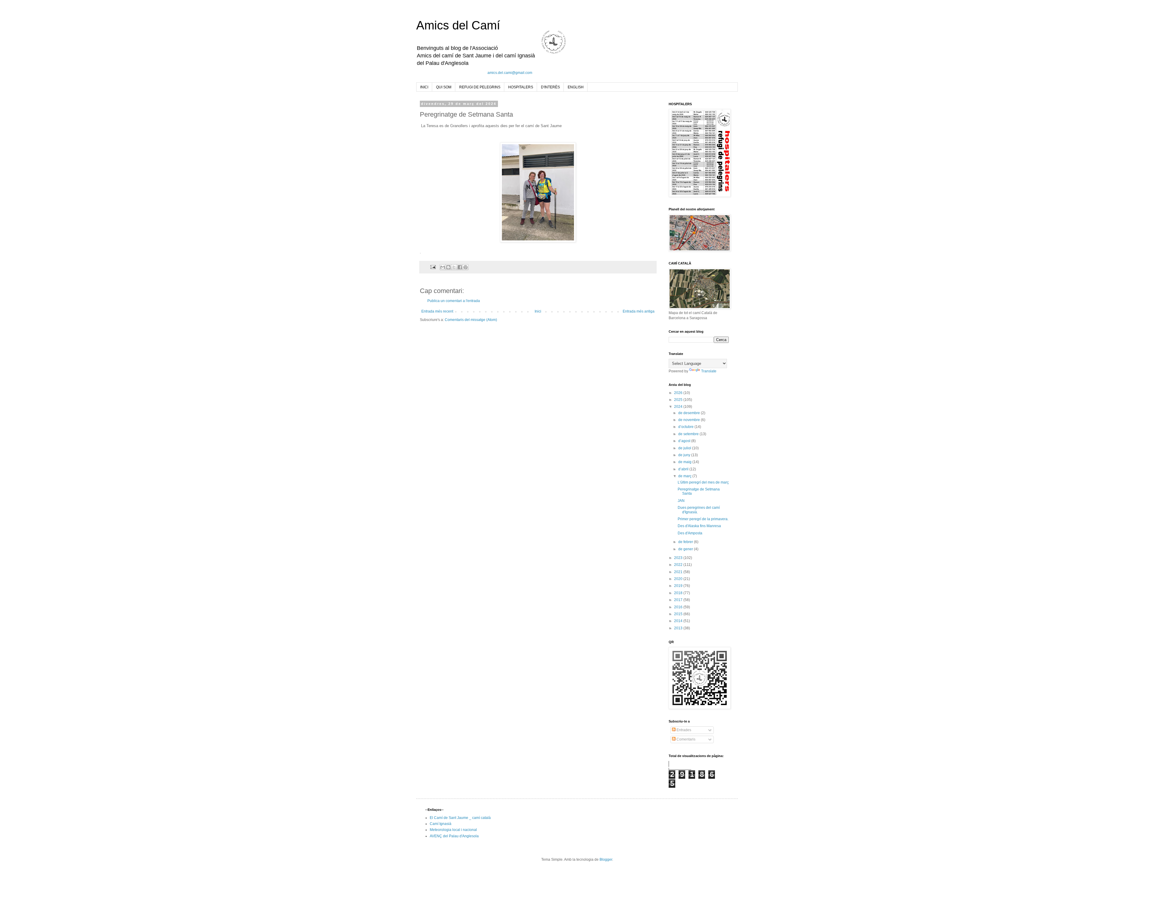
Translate (708, 371)
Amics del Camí (458, 25)
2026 (678, 393)
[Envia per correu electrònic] (443, 267)
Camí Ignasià (440, 824)
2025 (678, 400)
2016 (678, 607)
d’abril (683, 469)
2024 (678, 407)
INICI (424, 87)
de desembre (689, 413)
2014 (678, 621)
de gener (686, 549)
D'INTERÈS (550, 87)
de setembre (689, 434)
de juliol (685, 448)
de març (685, 476)
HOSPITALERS (520, 87)
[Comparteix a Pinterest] (466, 267)
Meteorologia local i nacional (453, 830)
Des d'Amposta (690, 533)
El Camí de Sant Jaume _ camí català (460, 818)
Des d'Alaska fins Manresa (699, 526)
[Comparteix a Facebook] (460, 267)
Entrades (683, 730)
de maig (685, 462)
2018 (678, 593)
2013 (678, 628)
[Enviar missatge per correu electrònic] (433, 266)
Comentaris (685, 739)
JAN (681, 501)
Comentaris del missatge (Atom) (471, 320)
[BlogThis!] (448, 267)
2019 (678, 586)
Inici (538, 311)
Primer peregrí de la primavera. (703, 519)
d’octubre (686, 427)
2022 (678, 565)
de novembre (689, 420)
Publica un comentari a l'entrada (453, 301)
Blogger (606, 859)
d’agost (684, 441)
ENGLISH (576, 87)
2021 (678, 572)
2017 (678, 600)
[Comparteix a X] (454, 267)
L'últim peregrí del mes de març (703, 482)
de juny (684, 455)
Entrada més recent (437, 311)
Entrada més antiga (639, 311)
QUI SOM (443, 87)
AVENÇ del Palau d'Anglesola (454, 836)
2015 (678, 614)
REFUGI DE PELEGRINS (479, 87)
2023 (678, 558)
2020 (678, 579)
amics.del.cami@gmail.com (509, 73)
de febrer (686, 542)
